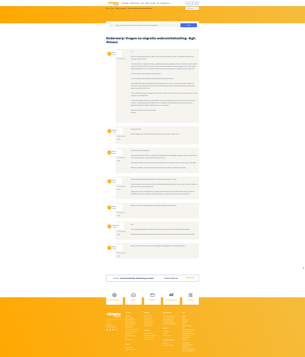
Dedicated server (165, 3)
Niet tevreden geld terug (188, 329)
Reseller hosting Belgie (130, 349)
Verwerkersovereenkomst (188, 348)
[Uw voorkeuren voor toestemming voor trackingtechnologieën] (303, 267)
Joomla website (148, 323)
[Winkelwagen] (197, 3)
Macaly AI (165, 343)
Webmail (165, 333)
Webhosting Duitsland (130, 319)
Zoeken (189, 25)
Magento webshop (148, 333)
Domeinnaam (125, 3)
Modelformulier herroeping (188, 333)
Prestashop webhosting (130, 331)
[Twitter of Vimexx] (110, 330)
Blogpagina (184, 321)
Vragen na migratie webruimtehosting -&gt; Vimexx (140, 8)
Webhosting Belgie (129, 317)
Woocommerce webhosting (131, 329)
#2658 (118, 139)
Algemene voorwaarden (187, 350)
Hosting (147, 3)
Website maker (147, 319)
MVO (183, 327)
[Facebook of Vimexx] (107, 330)
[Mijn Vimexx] (194, 3)
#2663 (118, 234)
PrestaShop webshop (149, 337)
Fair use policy (185, 346)
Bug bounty (185, 339)
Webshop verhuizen (148, 339)
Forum (112, 8)
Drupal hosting (128, 333)
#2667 (118, 256)
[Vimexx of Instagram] (116, 330)
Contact (184, 315)
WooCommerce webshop (150, 335)
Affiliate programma (187, 325)
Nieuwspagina (185, 319)
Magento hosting (129, 325)
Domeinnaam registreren (169, 315)
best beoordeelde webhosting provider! (137, 278)
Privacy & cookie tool (168, 345)
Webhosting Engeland (130, 321)
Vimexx (108, 8)
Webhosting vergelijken (130, 335)
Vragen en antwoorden (121, 8)
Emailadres (165, 331)
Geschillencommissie (187, 331)
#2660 (118, 189)
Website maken (147, 315)
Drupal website (147, 325)
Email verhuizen (167, 335)
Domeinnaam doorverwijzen (169, 323)
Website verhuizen (148, 317)
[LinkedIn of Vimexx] (113, 330)
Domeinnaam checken (168, 319)
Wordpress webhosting (130, 323)
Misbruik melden (186, 337)
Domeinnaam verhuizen (168, 317)
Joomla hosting (128, 327)
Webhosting (128, 315)
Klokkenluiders (185, 335)
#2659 (118, 160)
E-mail (142, 3)
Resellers (153, 3)
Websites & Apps (134, 3)
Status (183, 317)
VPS (158, 3)
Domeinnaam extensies (168, 321)
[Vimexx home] (112, 2)
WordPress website (148, 321)
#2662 (118, 215)
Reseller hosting (129, 347)
